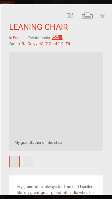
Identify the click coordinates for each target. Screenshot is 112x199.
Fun (16, 37)
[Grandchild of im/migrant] (57, 37)
